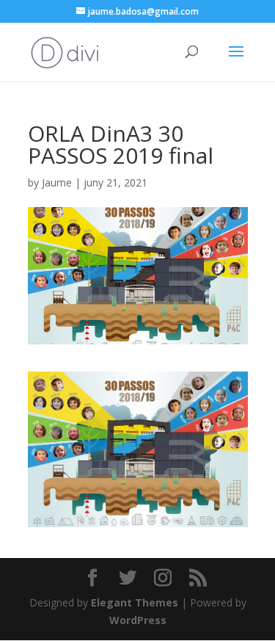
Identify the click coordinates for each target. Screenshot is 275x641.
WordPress (137, 620)
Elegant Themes (134, 602)
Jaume (57, 182)
